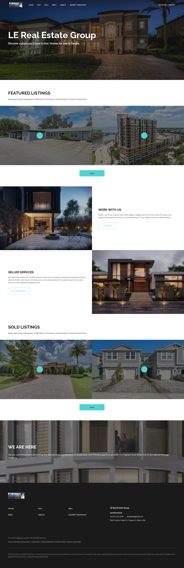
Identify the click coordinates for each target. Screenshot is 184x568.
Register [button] (162, 5)
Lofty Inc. (19, 538)
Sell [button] (46, 5)
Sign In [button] (172, 5)
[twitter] (122, 526)
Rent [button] (54, 5)
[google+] (137, 526)
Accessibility (77, 542)
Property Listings (60, 542)
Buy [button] (39, 5)
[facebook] (112, 526)
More (92, 173)
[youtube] (132, 526)
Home (31, 5)
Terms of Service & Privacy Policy (19, 542)
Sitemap (69, 542)
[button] (16, 4)
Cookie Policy (35, 542)
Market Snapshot (78, 5)
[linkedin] (117, 526)
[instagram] (127, 526)
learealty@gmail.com (135, 517)
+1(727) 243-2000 (117, 517)
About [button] (63, 5)
